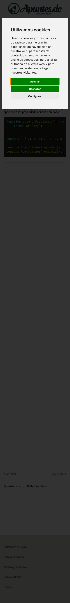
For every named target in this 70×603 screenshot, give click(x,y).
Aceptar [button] (35, 81)
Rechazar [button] (35, 88)
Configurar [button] (35, 96)
